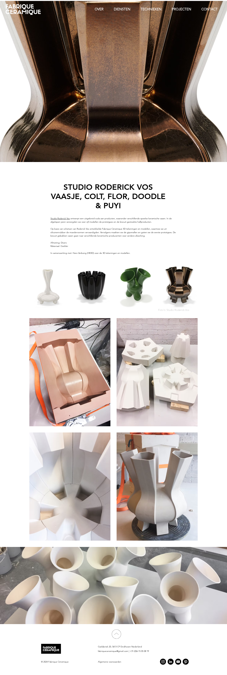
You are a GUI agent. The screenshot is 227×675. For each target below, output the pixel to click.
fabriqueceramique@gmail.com (113, 651)
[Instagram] (163, 662)
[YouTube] (178, 662)
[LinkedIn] (171, 662)
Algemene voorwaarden (109, 661)
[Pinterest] (186, 662)
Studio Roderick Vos (60, 218)
